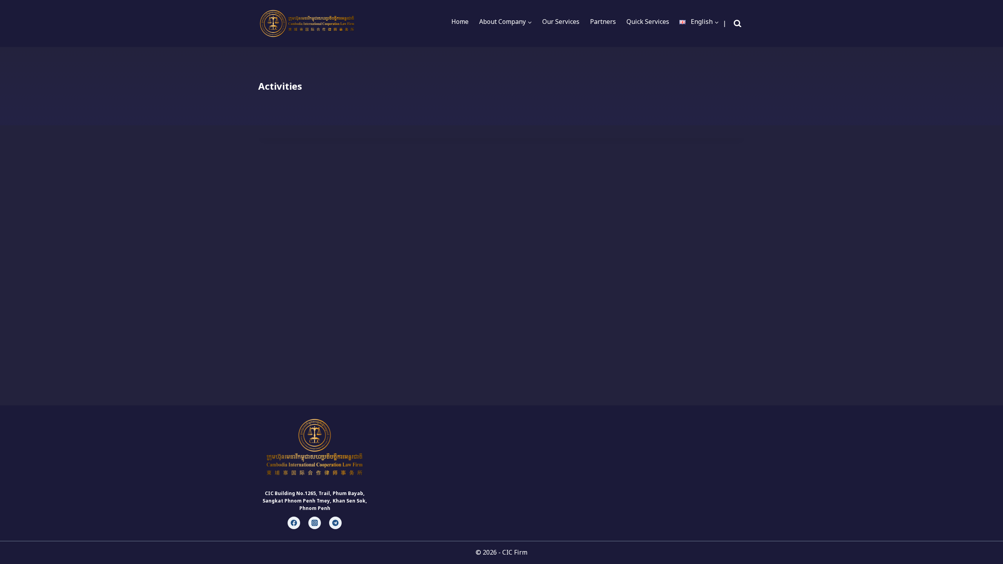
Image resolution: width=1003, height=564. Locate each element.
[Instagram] (314, 523)
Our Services (560, 21)
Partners (603, 21)
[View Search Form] (737, 23)
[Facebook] (294, 523)
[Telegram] (335, 523)
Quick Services (647, 21)
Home (460, 21)
